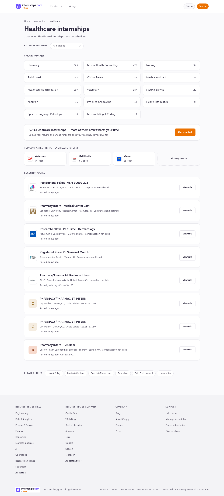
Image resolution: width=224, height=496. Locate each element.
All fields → (20, 473)
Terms (114, 489)
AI (16, 449)
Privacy (104, 489)
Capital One (71, 413)
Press (118, 431)
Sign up (202, 6)
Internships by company (81, 407)
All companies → (178, 159)
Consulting (20, 437)
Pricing (72, 6)
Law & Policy (54, 373)
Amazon (69, 431)
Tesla (68, 437)
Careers (119, 425)
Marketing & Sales (24, 443)
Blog (117, 413)
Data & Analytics (23, 419)
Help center (171, 413)
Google (69, 443)
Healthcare (20, 467)
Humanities (165, 373)
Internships (39, 21)
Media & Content (75, 373)
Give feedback (173, 431)
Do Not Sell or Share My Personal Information (185, 489)
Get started (185, 132)
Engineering (21, 413)
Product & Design (24, 425)
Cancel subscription (176, 425)
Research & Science (25, 461)
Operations (21, 455)
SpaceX (69, 449)
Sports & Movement (101, 373)
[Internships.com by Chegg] (29, 6)
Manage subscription (176, 419)
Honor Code (127, 489)
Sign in (189, 6)
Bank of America (73, 425)
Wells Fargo (71, 419)
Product (55, 6)
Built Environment (144, 373)
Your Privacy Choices (147, 489)
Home (27, 21)
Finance (19, 431)
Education (123, 373)
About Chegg (122, 419)
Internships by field (28, 407)
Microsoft (70, 455)
